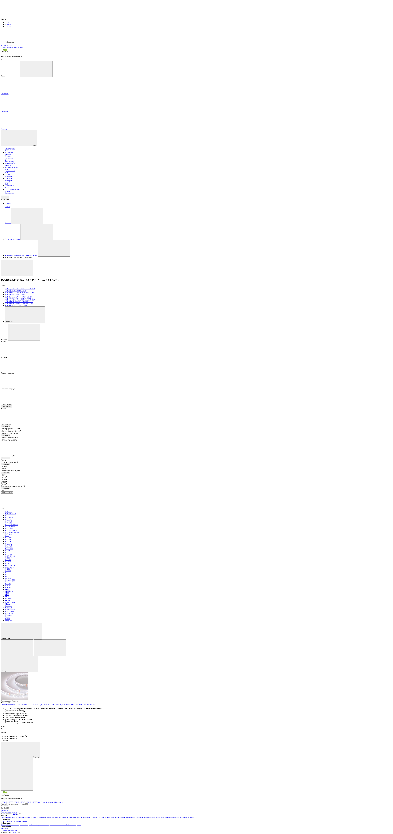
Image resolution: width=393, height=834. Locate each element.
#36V (7, 573)
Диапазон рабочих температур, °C (13, 486)
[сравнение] (17, 766)
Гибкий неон (7, 183)
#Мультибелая (10, 609)
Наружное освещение (8, 179)
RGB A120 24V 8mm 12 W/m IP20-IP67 (18, 296)
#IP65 (7, 593)
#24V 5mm (8, 539)
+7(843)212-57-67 (31, 802)
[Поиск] (36, 69)
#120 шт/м (8, 512)
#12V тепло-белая (11, 530)
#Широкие (8, 620)
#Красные (8, 608)
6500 (5, 469)
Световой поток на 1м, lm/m (10, 471)
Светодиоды (9, 193)
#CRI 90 (8, 584)
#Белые (7, 600)
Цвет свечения (6, 424)
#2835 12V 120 (10, 556)
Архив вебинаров (24, 825)
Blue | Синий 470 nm (11, 433)
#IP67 (7, 595)
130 (5, 477)
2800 (5, 466)
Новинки (8, 203)
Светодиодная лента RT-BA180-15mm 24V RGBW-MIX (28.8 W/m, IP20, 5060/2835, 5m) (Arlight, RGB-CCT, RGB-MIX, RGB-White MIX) (48, 705)
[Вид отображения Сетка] (17, 647)
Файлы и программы (73, 825)
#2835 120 (8, 552)
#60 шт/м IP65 (10, 580)
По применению (7, 404)
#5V (6, 576)
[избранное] (17, 782)
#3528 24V (8, 569)
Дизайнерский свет (97, 817)
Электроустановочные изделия (168, 817)
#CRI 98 (8, 587)
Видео (9, 825)
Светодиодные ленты (8, 817)
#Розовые (8, 615)
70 (4, 475)
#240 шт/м (8, 534)
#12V (7, 515)
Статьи (33, 825)
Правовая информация (9, 812)
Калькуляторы (50, 825)
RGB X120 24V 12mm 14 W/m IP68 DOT (19, 302)
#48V (7, 574)
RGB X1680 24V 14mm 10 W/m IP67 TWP (19, 292)
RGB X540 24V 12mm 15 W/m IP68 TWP (19, 303)
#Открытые (9, 613)
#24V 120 (8, 538)
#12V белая (9, 528)
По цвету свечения (7, 373)
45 (4, 490)
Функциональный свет (82, 817)
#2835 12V (8, 554)
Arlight (15, 814)
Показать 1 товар (7, 492)
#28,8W (7, 550)
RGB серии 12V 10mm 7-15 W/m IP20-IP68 (20, 289)
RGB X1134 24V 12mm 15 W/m (16, 305)
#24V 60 (8, 541)
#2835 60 (8, 560)
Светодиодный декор (149, 817)
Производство (10, 821)
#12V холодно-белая (12, 532)
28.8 (5, 460)
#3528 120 (8, 563)
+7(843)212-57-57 (7, 802)
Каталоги (4, 825)
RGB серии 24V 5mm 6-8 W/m (15, 291)
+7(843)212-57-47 (19, 802)
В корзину (35, 757)
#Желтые (8, 604)
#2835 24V (8, 558)
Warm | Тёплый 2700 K (11, 440)
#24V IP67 (8, 545)
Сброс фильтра (6, 406)
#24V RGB (8, 547)
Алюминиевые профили (10, 164)
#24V (7, 536)
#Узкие (7, 619)
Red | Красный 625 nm (11, 429)
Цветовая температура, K (10, 462)
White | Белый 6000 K (11, 438)
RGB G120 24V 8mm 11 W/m (15, 294)
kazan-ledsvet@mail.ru (44, 802)
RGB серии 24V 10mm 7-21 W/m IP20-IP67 (20, 300)
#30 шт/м (8, 561)
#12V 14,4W (9, 517)
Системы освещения (8, 175)
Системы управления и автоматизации (43, 817)
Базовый (4, 357)
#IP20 (7, 589)
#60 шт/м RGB (10, 582)
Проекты (8, 26)
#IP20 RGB (9, 591)
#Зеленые (8, 606)
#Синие (7, 617)
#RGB (7, 596)
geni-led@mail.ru (57, 802)
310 (5, 479)
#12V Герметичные (11, 525)
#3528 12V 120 (10, 565)
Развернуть (9, 321)
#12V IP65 (8, 519)
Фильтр (4, 671)
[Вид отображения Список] (50, 647)
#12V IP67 (8, 521)
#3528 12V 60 (9, 567)
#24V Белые (9, 549)
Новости (8, 24)
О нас (7, 22)
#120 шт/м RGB (10, 514)
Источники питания (9, 153)
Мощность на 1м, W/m (9, 456)
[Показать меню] (27, 216)
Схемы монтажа (60, 825)
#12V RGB (8, 523)
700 (5, 482)
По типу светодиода (8, 389)
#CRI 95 (8, 585)
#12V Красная (10, 526)
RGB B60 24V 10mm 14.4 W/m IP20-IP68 (19, 298)
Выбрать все (6, 426)
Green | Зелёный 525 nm (12, 431)
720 (5, 484)
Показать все (6, 638)
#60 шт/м (8, 578)
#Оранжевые (9, 611)
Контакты (19, 47)
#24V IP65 (8, 543)
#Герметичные (10, 602)
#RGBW (8, 598)
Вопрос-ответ (40, 825)
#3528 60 (8, 571)
